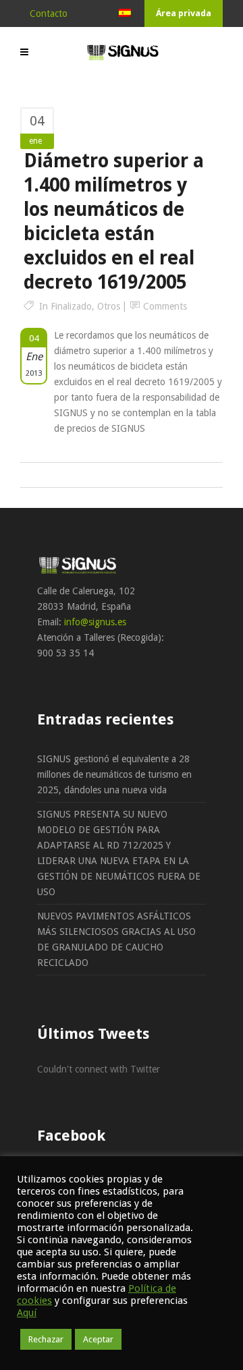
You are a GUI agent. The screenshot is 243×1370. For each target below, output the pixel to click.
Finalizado (71, 306)
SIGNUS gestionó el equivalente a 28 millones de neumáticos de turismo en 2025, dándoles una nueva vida (114, 774)
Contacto (49, 13)
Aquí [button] (26, 1313)
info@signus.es (95, 622)
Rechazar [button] (45, 1339)
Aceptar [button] (98, 1339)
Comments (165, 306)
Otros (108, 306)
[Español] (125, 13)
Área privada (183, 13)
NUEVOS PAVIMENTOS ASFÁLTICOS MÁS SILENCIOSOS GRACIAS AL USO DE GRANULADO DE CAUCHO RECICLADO (116, 939)
